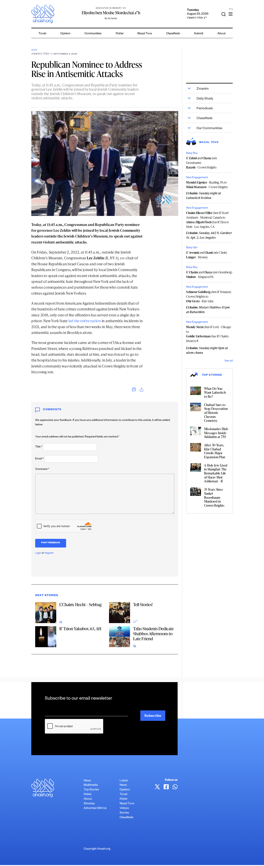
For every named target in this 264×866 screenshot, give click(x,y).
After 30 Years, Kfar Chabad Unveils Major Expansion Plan (214, 451)
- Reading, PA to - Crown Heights (207, 184)
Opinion (65, 33)
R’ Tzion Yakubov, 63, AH (80, 629)
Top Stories (91, 790)
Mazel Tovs (127, 803)
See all (229, 361)
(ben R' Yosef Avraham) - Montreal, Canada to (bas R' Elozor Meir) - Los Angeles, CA (207, 220)
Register (49, 553)
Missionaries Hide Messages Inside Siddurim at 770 (216, 432)
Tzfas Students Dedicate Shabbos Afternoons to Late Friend (153, 634)
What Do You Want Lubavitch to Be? (215, 392)
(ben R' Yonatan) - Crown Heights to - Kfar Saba (209, 296)
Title (38, 447)
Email (39, 459)
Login (38, 553)
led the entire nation (84, 320)
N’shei (119, 33)
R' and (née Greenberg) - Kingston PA (209, 274)
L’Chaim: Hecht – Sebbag (80, 604)
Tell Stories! (142, 604)
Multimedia (91, 785)
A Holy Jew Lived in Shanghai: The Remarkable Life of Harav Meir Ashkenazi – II (215, 473)
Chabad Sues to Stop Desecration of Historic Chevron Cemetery (216, 412)
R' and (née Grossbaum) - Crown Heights (201, 162)
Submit (198, 33)
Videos (124, 808)
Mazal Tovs (144, 33)
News (34, 50)
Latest (124, 781)
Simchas (89, 803)
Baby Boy (192, 153)
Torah (42, 33)
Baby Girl (191, 247)
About (221, 33)
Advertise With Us (95, 808)
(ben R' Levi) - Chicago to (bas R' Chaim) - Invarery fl (208, 334)
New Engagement (197, 177)
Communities (92, 33)
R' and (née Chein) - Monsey (206, 254)
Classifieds (173, 33)
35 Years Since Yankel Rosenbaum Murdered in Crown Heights (214, 497)
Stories (124, 813)
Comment (42, 469)
